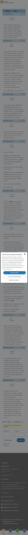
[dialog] (14, 267)
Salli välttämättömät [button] (14, 276)
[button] (14, 280)
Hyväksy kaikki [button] (14, 272)
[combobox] (24, 254)
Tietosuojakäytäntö (7, 269)
